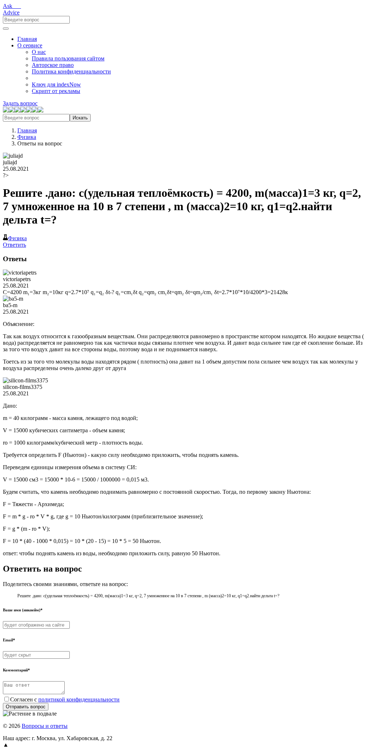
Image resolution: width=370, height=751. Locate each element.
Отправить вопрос (26, 706)
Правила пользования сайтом (68, 58)
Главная (27, 39)
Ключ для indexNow (56, 84)
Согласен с (65, 699)
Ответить (14, 245)
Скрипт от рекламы (56, 91)
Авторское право (53, 65)
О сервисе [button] (29, 45)
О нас (39, 52)
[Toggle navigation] (6, 28)
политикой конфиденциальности (79, 699)
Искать (80, 117)
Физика (26, 137)
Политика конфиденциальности (71, 71)
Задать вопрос (20, 103)
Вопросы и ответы (45, 726)
